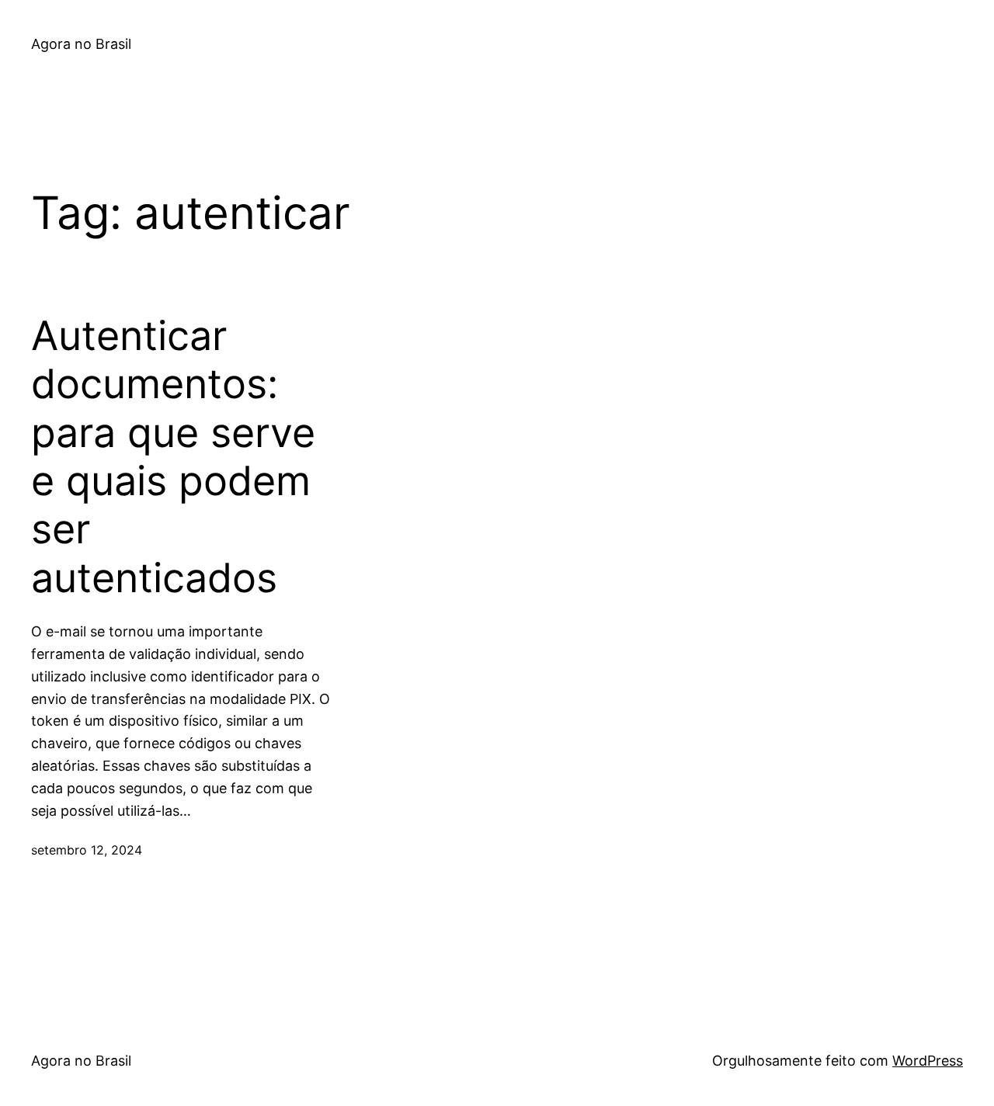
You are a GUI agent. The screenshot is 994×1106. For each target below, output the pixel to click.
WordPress (927, 1060)
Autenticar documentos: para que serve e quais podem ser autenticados (173, 457)
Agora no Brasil (81, 44)
